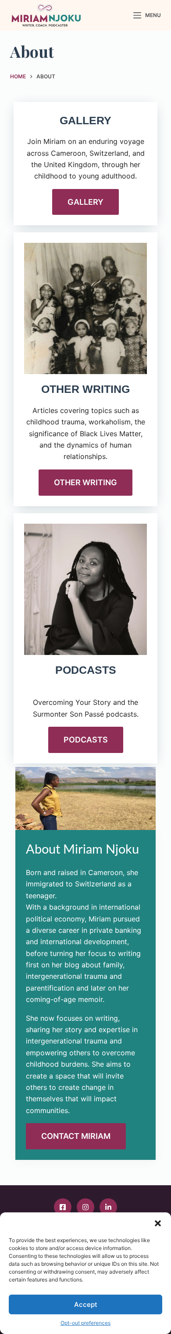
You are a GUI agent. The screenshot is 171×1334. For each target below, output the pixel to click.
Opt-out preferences (85, 1323)
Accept (85, 1304)
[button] (157, 1223)
